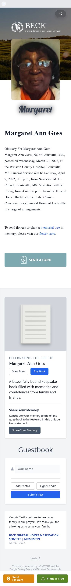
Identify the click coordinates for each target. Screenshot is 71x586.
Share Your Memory (24, 430)
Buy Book (39, 371)
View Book (18, 371)
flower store (47, 233)
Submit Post (35, 494)
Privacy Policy (25, 569)
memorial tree (50, 227)
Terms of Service (46, 569)
